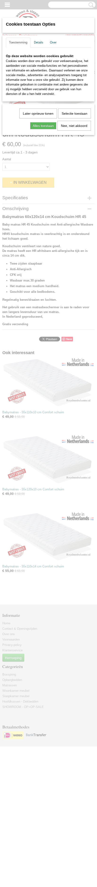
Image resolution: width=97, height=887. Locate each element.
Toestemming (18, 42)
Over (53, 42)
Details (38, 42)
